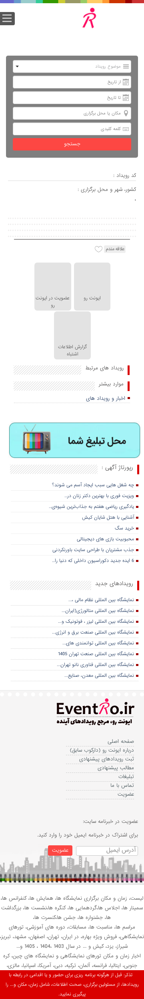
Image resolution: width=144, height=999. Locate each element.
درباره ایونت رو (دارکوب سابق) (102, 750)
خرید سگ (124, 528)
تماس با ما (122, 785)
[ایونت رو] (77, 26)
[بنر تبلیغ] (75, 441)
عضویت (126, 794)
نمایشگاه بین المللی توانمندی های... (98, 643)
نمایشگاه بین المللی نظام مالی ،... (101, 600)
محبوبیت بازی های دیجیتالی (105, 539)
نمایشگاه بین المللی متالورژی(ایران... (98, 610)
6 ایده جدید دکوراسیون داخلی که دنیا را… (93, 560)
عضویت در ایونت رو (53, 302)
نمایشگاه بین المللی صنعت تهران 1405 (96, 654)
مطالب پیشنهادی (116, 768)
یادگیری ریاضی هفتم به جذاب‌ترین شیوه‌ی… (91, 506)
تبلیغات (126, 776)
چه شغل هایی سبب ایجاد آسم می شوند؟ (93, 485)
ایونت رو (92, 298)
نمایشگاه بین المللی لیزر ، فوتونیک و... (96, 621)
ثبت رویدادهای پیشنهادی (106, 759)
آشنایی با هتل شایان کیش (108, 517)
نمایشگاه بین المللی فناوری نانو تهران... (95, 664)
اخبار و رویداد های (105, 398)
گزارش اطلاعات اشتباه (72, 350)
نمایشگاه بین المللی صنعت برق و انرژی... (93, 632)
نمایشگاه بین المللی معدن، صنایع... (99, 675)
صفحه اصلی (121, 741)
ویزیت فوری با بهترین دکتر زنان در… (99, 496)
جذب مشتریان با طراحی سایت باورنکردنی (93, 550)
